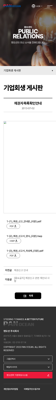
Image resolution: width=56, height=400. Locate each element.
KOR (38, 6)
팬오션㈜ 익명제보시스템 (17, 375)
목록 (30, 295)
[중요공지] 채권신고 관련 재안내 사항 (32, 280)
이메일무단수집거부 (32, 389)
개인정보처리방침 (11, 389)
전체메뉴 (49, 6)
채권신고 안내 (21, 270)
